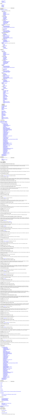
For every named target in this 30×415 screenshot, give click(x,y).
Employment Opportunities (5, 399)
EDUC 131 (5, 220)
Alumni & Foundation (4, 83)
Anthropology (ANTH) (6, 349)
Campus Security (5, 39)
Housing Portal (5, 97)
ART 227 (5, 274)
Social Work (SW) (5, 374)
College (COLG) (5, 131)
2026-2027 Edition (3, 121)
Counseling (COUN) (5, 132)
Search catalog (2, 157)
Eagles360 (4, 92)
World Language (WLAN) (6, 153)
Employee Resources (5, 96)
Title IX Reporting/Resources (6, 102)
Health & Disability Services (6, 81)
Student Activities (5, 38)
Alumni (4, 44)
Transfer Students (5, 23)
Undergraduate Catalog (4, 378)
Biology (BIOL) (5, 127)
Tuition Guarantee (5, 19)
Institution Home (4, 2)
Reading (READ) (5, 149)
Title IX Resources (5, 41)
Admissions (4, 52)
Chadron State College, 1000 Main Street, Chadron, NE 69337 (9, 394)
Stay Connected (5, 45)
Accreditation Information (6, 30)
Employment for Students (6, 36)
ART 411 (8, 322)
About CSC (3, 4)
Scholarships (4, 18)
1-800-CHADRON (4, 395)
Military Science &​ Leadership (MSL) (7, 144)
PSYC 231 (10, 221)
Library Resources (5, 99)
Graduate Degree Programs (6, 21)
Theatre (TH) (4, 376)
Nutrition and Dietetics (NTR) (6, 145)
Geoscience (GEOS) (5, 138)
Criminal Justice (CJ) (5, 133)
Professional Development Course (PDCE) (8, 148)
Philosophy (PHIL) (5, 146)
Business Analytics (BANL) (6, 128)
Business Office (5, 16)
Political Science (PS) (5, 147)
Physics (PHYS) (5, 370)
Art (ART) (4, 126)
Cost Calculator (5, 17)
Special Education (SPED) (6, 152)
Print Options (2, 380)
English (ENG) (5, 135)
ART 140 (5, 197)
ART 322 (5, 306)
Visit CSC (4, 15)
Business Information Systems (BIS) (7, 129)
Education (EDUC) (5, 134)
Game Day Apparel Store (6, 77)
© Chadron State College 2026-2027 (4, 405)
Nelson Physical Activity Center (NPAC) (8, 37)
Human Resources (5, 98)
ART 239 (5, 230)
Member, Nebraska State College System (6, 403)
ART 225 (5, 258)
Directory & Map (5, 95)
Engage (3, 32)
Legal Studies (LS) (5, 141)
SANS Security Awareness (6, 101)
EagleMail (4, 91)
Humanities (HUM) (5, 140)
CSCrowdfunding (5, 48)
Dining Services (5, 34)
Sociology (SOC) (5, 151)
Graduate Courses (4, 154)
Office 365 (4, 94)
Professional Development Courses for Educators (9, 27)
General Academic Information (6, 31)
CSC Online (4, 20)
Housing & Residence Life (6, 75)
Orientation (4, 13)
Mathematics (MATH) (5, 143)
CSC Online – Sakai (4, 106)
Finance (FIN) (5, 136)
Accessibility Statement (4, 404)
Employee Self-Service (4, 108)
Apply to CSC (5, 12)
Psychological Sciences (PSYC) (7, 372)
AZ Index (3, 1)
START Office (5, 29)
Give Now (4, 47)
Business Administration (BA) (6, 351)
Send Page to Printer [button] (4, 410)
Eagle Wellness (5, 40)
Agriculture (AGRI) (5, 124)
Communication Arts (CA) (6, 355)
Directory (3, 6)
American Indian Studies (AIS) (6, 125)
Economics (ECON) (5, 357)
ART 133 (8, 175)
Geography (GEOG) (5, 361)
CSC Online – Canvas (5, 90)
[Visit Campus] (10, 391)
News (4, 100)
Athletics (3, 42)
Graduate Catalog (4, 155)
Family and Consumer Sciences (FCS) (7, 359)
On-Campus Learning (5, 22)
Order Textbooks (5, 28)
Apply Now (3, 10)
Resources (3, 104)
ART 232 (5, 270)
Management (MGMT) (6, 142)
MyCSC (3, 5)
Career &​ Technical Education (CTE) (7, 353)
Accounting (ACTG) (5, 347)
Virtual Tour (4, 14)
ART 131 (5, 175)
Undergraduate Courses (4, 123)
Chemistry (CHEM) (5, 130)
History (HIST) (5, 363)
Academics (3, 24)
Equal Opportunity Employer (5, 400)
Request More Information (6, 54)
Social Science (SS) (5, 150)
